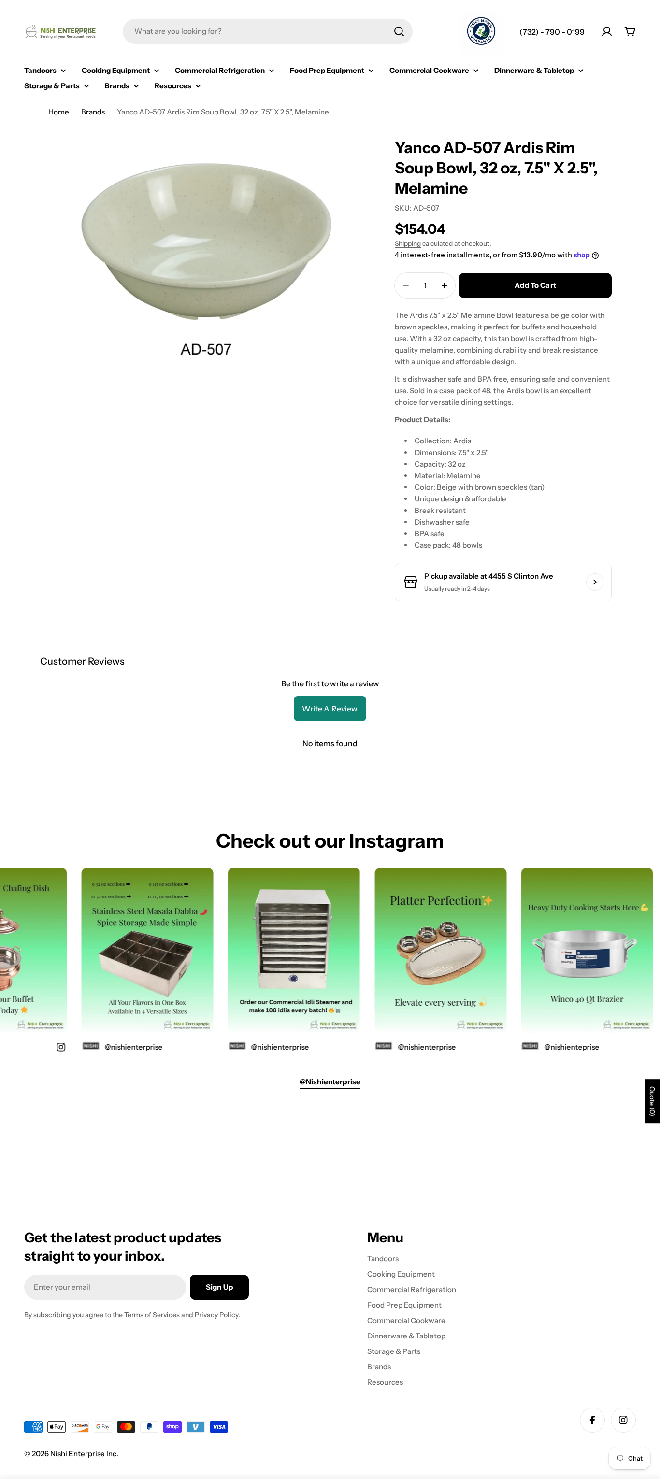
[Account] (607, 31)
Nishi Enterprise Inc (83, 1453)
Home (58, 111)
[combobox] (268, 31)
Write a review (330, 708)
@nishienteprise (555, 1047)
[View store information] (594, 582)
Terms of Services (152, 1314)
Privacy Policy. (217, 1314)
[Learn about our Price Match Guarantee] (481, 32)
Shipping (408, 243)
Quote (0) (652, 1101)
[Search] (399, 31)
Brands (93, 111)
